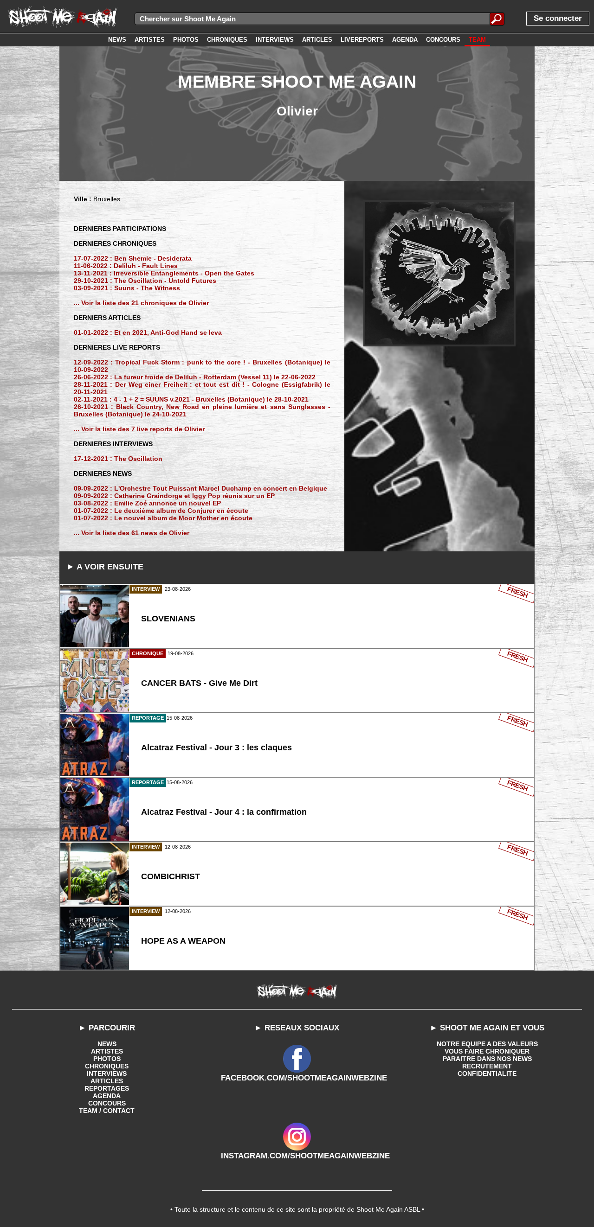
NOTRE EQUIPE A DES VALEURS (487, 1044)
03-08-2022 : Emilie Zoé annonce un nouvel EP (147, 503)
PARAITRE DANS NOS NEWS (487, 1058)
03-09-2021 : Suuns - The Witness (127, 288)
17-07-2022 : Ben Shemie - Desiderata (133, 258)
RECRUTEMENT (487, 1066)
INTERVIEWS (107, 1073)
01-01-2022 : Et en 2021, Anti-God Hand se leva (148, 332)
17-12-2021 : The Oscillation (118, 458)
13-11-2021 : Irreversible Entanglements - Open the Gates (164, 273)
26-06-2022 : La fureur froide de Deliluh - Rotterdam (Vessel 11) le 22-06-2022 (195, 377)
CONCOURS (107, 1103)
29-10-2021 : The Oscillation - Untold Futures (145, 280)
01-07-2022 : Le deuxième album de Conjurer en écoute (161, 510)
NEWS (106, 1044)
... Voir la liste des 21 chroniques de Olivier (141, 303)
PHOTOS (107, 1058)
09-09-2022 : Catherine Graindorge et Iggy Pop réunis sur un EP (174, 495)
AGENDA (107, 1095)
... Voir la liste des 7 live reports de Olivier (139, 429)
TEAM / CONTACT (107, 1110)
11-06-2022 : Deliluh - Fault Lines (126, 265)
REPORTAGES (106, 1088)
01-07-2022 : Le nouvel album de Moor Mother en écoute (163, 518)
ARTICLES (106, 1081)
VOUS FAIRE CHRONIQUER (487, 1051)
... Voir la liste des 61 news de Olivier (131, 533)
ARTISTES (107, 1051)
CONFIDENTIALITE (487, 1073)
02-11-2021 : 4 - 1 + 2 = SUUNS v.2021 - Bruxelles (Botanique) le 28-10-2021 (191, 399)
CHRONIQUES (107, 1066)
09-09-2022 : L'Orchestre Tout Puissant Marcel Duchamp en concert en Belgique (200, 488)
